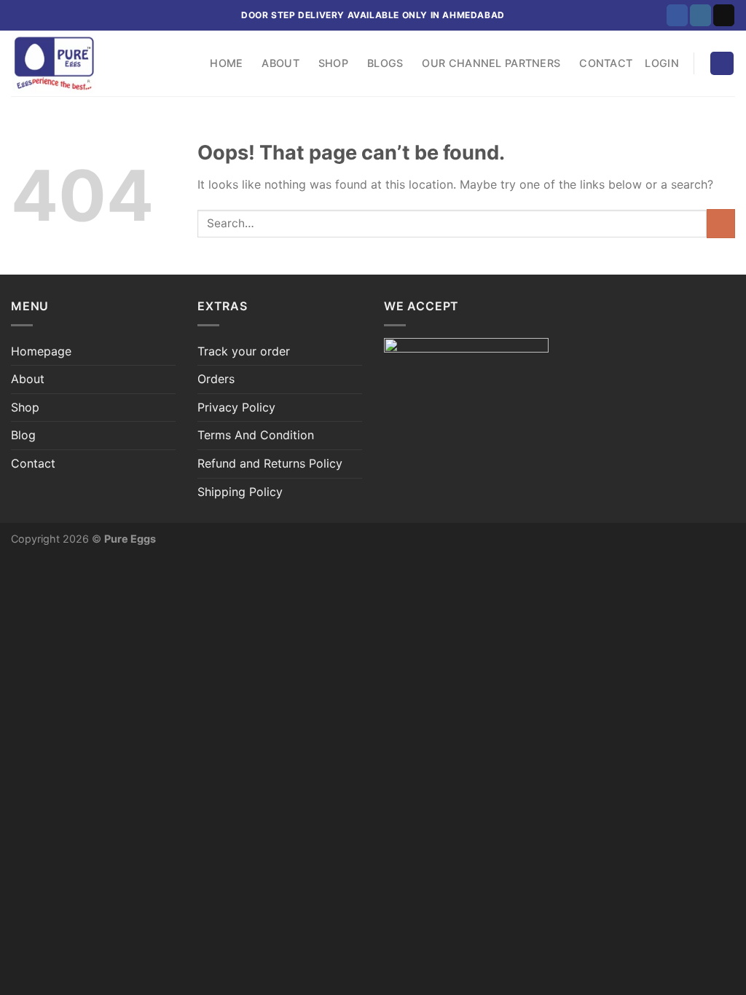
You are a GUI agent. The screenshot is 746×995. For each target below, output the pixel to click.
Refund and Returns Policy (269, 463)
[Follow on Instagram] (700, 15)
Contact (605, 63)
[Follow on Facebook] (677, 15)
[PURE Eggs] (84, 63)
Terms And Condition (255, 435)
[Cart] (722, 64)
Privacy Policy (236, 407)
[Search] (184, 64)
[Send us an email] (723, 15)
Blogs (385, 63)
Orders (216, 378)
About (280, 63)
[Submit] (721, 223)
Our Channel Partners (491, 63)
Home (226, 63)
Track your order (243, 351)
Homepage (41, 351)
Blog (23, 435)
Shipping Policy (240, 491)
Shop (333, 63)
